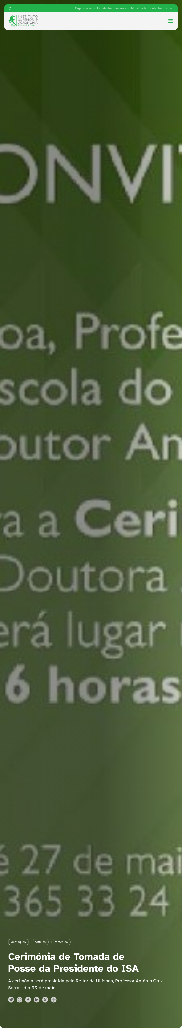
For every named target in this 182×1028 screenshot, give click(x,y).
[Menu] (170, 21)
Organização (83, 8)
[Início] (23, 16)
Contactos (155, 8)
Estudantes (105, 8)
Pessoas (120, 8)
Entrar (168, 8)
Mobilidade (138, 8)
